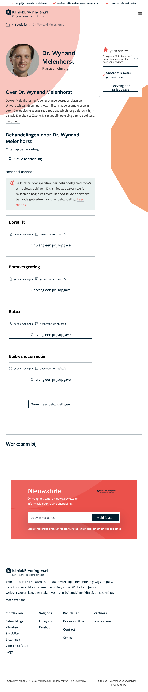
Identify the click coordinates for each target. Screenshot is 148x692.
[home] (27, 13)
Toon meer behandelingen (50, 404)
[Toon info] (136, 59)
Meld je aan (105, 517)
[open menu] (140, 13)
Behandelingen (15, 621)
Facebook (45, 627)
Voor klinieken (103, 621)
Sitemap (103, 680)
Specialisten (13, 633)
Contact (68, 637)
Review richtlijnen (74, 621)
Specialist (21, 24)
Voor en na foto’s (17, 645)
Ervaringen (13, 639)
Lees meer (13, 121)
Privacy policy (118, 684)
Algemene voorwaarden (123, 680)
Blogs (9, 652)
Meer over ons (15, 600)
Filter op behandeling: (23, 149)
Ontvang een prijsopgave (120, 87)
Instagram (45, 621)
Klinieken (12, 627)
